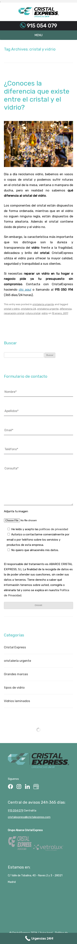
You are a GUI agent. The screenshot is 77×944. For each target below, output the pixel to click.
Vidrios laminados (17, 701)
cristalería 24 (28, 308)
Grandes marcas (16, 674)
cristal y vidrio (12, 308)
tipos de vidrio (14, 687)
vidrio (44, 313)
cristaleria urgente (48, 308)
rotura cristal (32, 313)
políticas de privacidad (53, 529)
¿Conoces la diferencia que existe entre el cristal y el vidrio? (36, 95)
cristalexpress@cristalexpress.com (29, 817)
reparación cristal (14, 313)
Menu (39, 35)
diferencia (66, 308)
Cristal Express (39, 12)
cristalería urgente (43, 304)
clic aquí (25, 289)
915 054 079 (41, 26)
